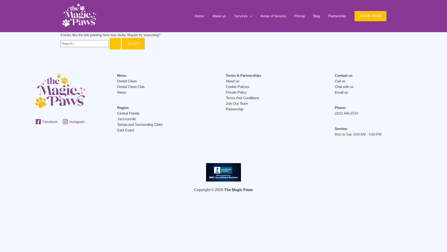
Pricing (299, 16)
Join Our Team (237, 103)
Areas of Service (273, 16)
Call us (340, 81)
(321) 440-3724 (346, 113)
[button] (250, 16)
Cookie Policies (237, 87)
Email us (341, 92)
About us (219, 16)
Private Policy (236, 92)
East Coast (125, 130)
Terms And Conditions (242, 98)
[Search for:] (91, 44)
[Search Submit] (115, 43)
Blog (316, 16)
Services (241, 16)
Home (199, 16)
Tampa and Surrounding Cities (140, 124)
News (121, 92)
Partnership (337, 16)
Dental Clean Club (131, 87)
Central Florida (128, 113)
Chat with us (344, 87)
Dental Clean (127, 81)
